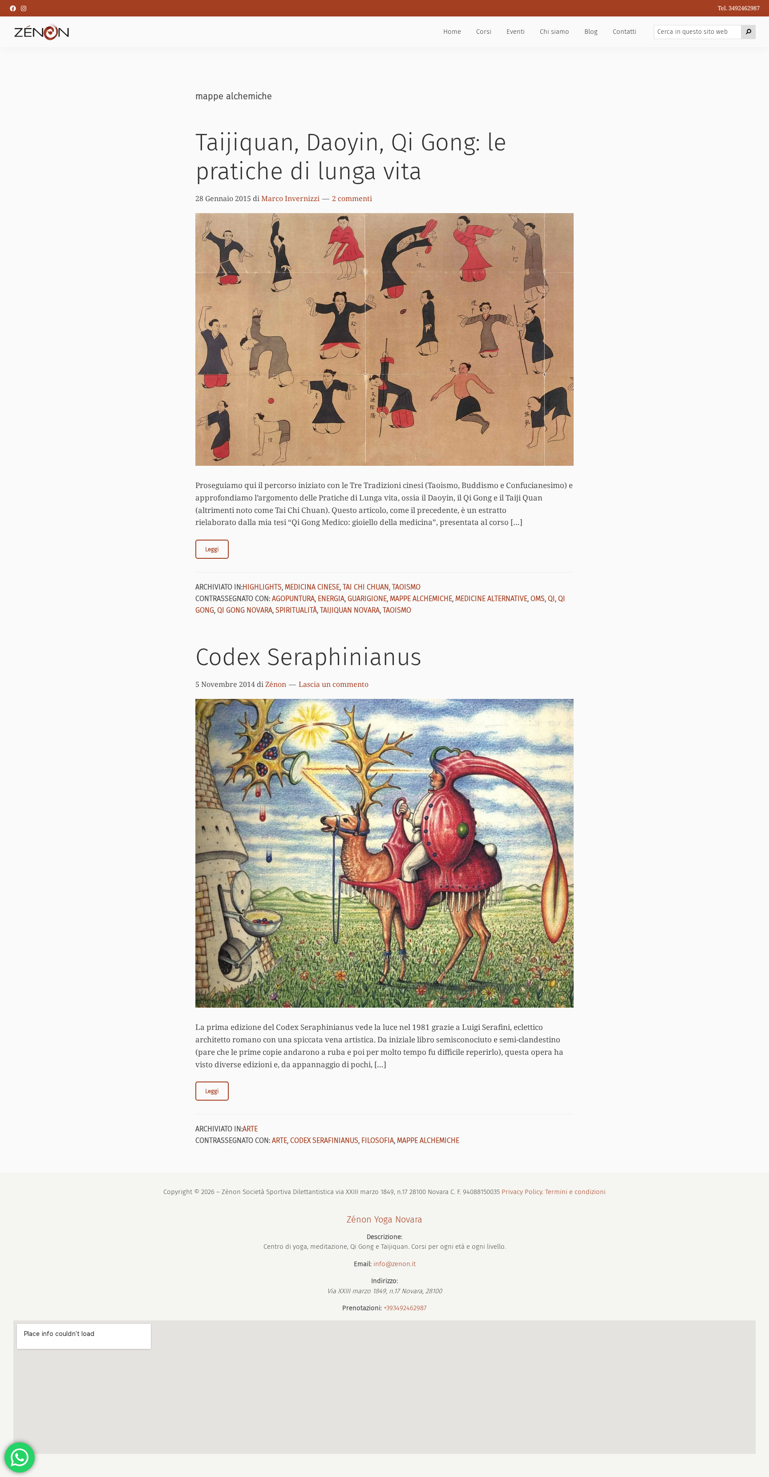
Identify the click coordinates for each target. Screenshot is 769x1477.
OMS (537, 598)
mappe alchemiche (421, 598)
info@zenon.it (394, 1264)
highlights (262, 587)
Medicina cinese (312, 587)
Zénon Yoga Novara (384, 1219)
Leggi (212, 549)
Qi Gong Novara (244, 610)
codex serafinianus (324, 1140)
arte (250, 1129)
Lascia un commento (333, 684)
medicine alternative (491, 598)
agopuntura (293, 598)
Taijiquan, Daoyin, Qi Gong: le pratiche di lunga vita (350, 157)
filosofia (377, 1140)
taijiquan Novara (350, 610)
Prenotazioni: (362, 1308)
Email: (363, 1264)
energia (331, 598)
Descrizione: (384, 1237)
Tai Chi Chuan (366, 587)
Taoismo (406, 587)
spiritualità (296, 610)
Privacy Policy (522, 1192)
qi (551, 598)
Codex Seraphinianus (308, 657)
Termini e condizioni (575, 1192)
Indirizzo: (384, 1281)
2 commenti (352, 198)
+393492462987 (405, 1308)
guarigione (367, 598)
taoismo (397, 610)
